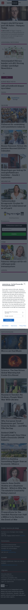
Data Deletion (5, 325)
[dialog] (14, 305)
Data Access (14, 325)
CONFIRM (9, 320)
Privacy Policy (22, 325)
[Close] (24, 284)
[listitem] (14, 312)
